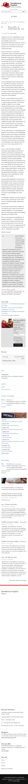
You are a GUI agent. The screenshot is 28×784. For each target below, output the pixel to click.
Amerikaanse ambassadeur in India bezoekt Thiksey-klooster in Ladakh (12, 713)
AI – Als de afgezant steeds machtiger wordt (10, 722)
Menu (15, 16)
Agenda (3, 387)
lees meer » (3, 472)
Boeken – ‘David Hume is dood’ (8, 719)
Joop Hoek (13, 289)
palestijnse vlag (10, 292)
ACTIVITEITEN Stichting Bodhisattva (9, 433)
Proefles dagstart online (6, 437)
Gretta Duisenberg (18, 291)
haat (23, 291)
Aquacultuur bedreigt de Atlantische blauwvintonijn (12, 717)
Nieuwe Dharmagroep (6, 447)
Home (2, 21)
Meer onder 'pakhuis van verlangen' (18, 580)
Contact (3, 760)
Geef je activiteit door (6, 389)
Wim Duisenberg (16, 294)
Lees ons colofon (5, 750)
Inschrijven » (9, 405)
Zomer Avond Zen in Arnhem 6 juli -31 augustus (11, 421)
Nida (5, 292)
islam (2, 292)
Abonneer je (9, 400)
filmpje (5, 291)
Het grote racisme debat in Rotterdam (10, 315)
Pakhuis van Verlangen (8, 485)
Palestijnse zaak (17, 292)
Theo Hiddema (9, 294)
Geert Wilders (10, 291)
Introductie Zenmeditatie (6, 451)
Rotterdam (3, 294)
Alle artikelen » (4, 378)
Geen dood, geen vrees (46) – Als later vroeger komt (12, 725)
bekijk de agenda (5, 453)
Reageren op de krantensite (7, 768)
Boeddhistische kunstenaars (13, 464)
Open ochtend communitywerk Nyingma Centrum (12, 429)
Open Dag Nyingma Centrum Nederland (10, 425)
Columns (7, 21)
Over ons (3, 763)
